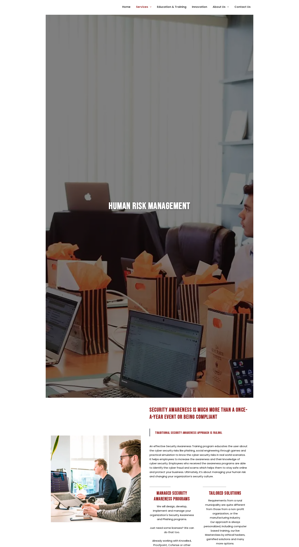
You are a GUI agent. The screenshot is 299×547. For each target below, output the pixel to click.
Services (142, 7)
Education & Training (171, 7)
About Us (219, 7)
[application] (150, 7)
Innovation (199, 7)
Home (126, 7)
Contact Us (242, 7)
